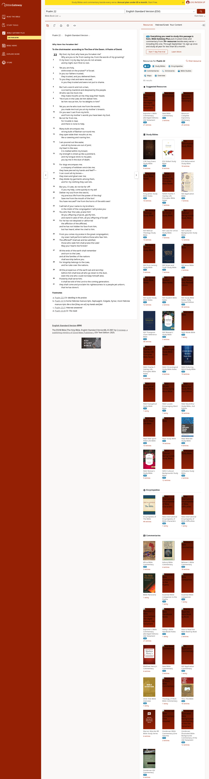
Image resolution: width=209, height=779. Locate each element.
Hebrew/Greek (162, 24)
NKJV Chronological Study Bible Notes (170, 368)
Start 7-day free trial (157, 51)
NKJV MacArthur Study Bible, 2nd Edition (188, 406)
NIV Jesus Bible (187, 265)
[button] (195, 2)
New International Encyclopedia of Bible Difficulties (188, 519)
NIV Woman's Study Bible (167, 333)
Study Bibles (152, 134)
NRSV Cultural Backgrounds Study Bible (170, 473)
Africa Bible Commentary (148, 563)
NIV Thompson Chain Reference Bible (150, 334)
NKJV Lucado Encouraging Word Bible (170, 406)
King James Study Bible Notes (150, 195)
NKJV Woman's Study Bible (149, 472)
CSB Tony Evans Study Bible (149, 162)
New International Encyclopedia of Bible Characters (169, 519)
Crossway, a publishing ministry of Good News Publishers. (90, 331)
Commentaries (153, 535)
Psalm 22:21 (60, 307)
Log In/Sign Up (197, 2)
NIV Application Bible (187, 195)
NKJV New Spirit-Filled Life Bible (150, 440)
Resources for (154, 61)
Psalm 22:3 (60, 297)
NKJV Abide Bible (188, 332)
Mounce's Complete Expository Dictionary (185, 116)
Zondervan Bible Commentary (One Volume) (169, 733)
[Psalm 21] (46, 175)
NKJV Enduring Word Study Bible (188, 368)
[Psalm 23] (136, 175)
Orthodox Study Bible (187, 472)
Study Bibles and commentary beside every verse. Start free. (114, 2)
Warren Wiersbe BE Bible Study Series (151, 732)
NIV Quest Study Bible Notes (150, 299)
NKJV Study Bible (169, 439)
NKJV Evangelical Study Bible (150, 405)
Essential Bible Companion (187, 596)
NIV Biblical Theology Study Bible (149, 232)
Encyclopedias (153, 490)
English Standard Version (64, 325)
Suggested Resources (156, 86)
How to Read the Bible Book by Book (189, 630)
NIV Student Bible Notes (169, 299)
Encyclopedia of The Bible (149, 518)
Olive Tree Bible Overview (149, 700)
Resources (148, 24)
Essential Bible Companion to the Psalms (169, 597)
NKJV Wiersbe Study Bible (186, 440)
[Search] (201, 11)
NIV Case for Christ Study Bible (170, 231)
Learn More (176, 51)
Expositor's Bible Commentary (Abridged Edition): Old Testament (150, 116)
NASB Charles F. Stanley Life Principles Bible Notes (168, 197)
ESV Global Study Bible (169, 162)
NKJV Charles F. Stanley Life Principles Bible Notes (149, 370)
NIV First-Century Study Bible (150, 266)
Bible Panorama (149, 595)
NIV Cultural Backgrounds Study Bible (189, 232)
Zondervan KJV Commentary (149, 771)
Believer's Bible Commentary (187, 563)
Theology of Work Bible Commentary (169, 700)
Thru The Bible (187, 699)
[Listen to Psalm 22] (75, 25)
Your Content (176, 24)
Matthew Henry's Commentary (150, 667)
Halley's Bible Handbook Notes (169, 630)
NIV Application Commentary (187, 667)
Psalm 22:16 (60, 301)
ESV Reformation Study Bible (188, 162)
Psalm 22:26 (60, 311)
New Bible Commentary (167, 114)
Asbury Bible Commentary (167, 563)
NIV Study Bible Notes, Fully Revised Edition (187, 300)
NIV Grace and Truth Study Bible (169, 266)
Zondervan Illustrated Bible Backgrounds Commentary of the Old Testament (189, 735)
